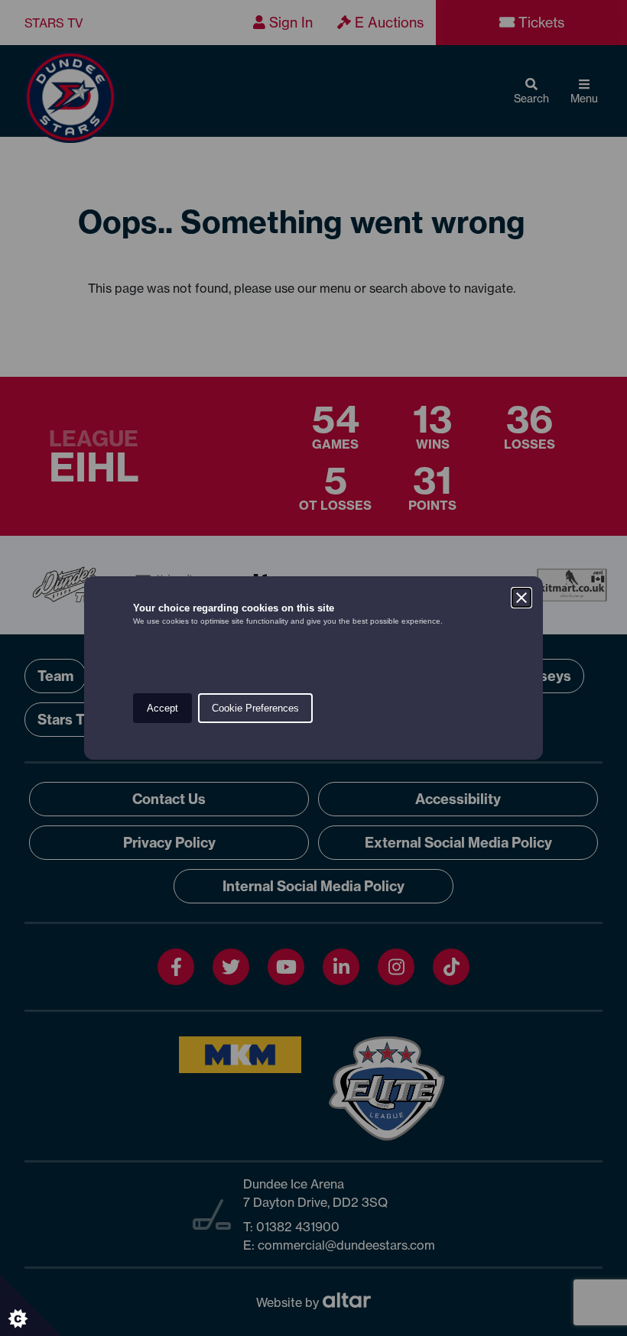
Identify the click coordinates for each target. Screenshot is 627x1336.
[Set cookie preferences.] (30, 1305)
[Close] (521, 598)
